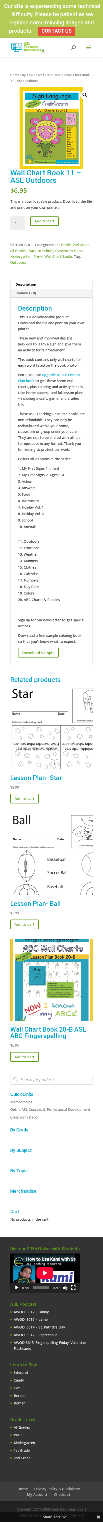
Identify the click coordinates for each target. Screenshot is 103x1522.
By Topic (28, 74)
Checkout (62, 1494)
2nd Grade (81, 244)
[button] (84, 94)
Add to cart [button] (24, 798)
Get (17, 1388)
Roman (20, 1403)
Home (14, 74)
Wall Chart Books (50, 74)
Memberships (21, 1102)
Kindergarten (21, 256)
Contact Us (57, 31)
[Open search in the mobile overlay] (51, 1080)
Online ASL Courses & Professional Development (50, 1109)
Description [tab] (26, 284)
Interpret (21, 1372)
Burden (20, 1395)
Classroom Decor (69, 250)
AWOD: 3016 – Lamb (31, 1319)
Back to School (40, 250)
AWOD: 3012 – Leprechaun (36, 1334)
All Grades (18, 250)
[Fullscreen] (73, 1287)
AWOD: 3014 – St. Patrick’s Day (39, 1327)
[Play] (16, 1287)
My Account (37, 1494)
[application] (45, 1273)
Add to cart (44, 220)
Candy (19, 1380)
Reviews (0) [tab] (26, 293)
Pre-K (38, 256)
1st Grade (63, 244)
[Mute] (65, 1287)
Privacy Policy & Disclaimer (57, 1488)
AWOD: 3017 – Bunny (31, 1312)
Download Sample (38, 652)
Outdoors (18, 262)
